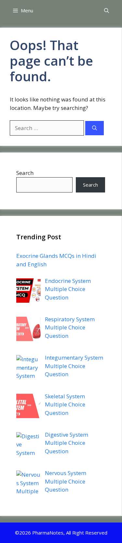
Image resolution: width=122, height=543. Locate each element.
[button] (106, 10)
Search (25, 173)
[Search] (94, 128)
